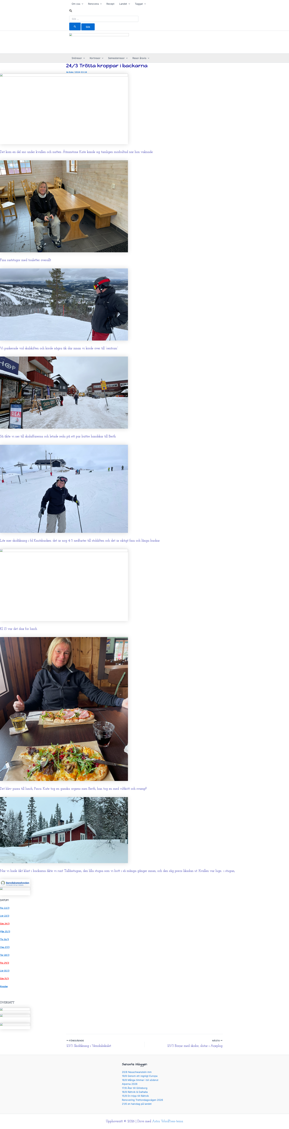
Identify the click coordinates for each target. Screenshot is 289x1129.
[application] (81, 4)
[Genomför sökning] (75, 26)
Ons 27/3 (4, 947)
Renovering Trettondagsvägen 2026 (142, 1099)
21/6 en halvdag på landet (137, 1103)
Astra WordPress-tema (167, 1121)
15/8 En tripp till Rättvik (135, 1095)
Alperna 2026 (129, 1083)
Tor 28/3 (4, 955)
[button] (103, 11)
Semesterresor (116, 58)
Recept (110, 3)
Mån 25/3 (5, 931)
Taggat (139, 3)
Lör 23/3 (4, 916)
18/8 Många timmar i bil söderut (140, 1079)
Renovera (93, 3)
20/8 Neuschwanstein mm (137, 1072)
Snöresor (77, 58)
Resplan (4, 986)
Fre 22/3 (4, 908)
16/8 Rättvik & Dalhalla (135, 1091)
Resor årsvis (139, 58)
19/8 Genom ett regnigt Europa (139, 1075)
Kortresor (95, 58)
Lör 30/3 (4, 970)
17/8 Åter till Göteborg (134, 1087)
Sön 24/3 (4, 923)
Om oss (76, 3)
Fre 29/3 (4, 963)
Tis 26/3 (4, 939)
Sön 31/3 (4, 978)
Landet (123, 3)
